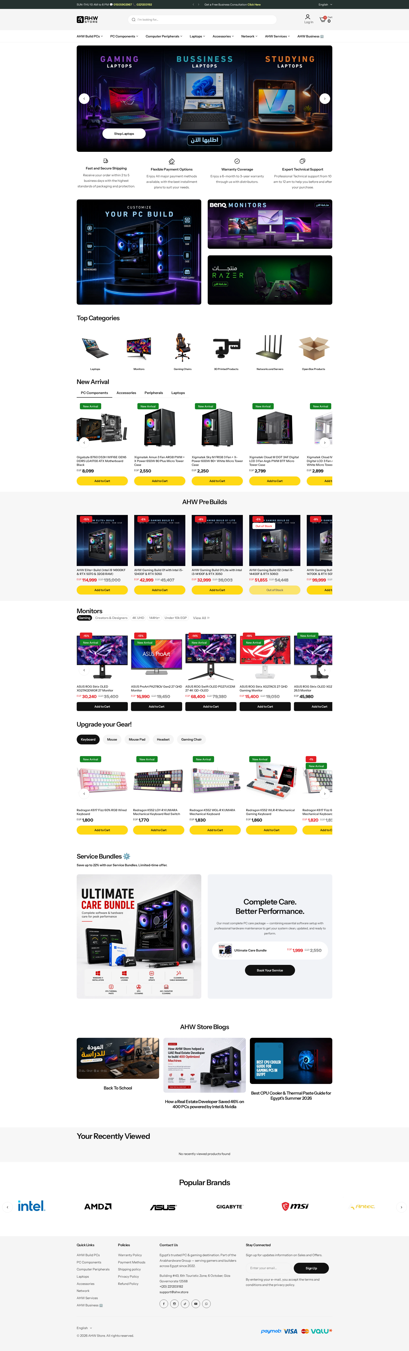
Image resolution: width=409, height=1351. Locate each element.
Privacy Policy (128, 1276)
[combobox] (202, 19)
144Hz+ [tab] (154, 618)
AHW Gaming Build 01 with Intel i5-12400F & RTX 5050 (158, 572)
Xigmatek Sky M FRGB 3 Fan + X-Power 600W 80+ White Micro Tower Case (217, 461)
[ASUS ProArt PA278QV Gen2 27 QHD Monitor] (156, 657)
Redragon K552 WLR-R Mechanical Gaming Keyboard (270, 812)
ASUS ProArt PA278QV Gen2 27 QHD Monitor (156, 688)
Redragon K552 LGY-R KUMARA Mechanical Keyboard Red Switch (156, 812)
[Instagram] (174, 1304)
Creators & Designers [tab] (111, 618)
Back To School (118, 1088)
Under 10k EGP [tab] (176, 618)
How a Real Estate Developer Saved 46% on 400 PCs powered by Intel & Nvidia (204, 1104)
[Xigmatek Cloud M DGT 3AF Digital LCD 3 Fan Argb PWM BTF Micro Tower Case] (274, 427)
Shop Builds (122, 134)
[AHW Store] (87, 20)
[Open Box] (313, 347)
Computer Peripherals (93, 1269)
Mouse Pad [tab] (137, 739)
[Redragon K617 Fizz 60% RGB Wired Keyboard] (102, 780)
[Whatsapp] (206, 1304)
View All (199, 618)
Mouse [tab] (112, 739)
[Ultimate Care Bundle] (225, 950)
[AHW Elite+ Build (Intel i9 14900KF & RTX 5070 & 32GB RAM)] (102, 540)
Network (83, 1291)
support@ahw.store (174, 1292)
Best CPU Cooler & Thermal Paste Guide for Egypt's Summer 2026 (291, 1096)
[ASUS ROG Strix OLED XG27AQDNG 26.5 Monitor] (319, 657)
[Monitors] (139, 347)
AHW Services (87, 1298)
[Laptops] (95, 347)
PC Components (89, 1262)
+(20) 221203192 (171, 1286)
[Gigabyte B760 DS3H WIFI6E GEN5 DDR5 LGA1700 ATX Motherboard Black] (102, 427)
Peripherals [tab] (154, 393)
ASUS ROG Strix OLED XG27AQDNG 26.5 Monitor (319, 688)
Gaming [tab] (84, 618)
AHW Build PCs (88, 1255)
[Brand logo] (31, 1207)
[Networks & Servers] (270, 347)
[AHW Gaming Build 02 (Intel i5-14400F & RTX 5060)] (274, 540)
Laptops (83, 1276)
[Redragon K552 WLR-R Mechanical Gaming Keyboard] (271, 780)
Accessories (85, 1284)
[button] (193, 4)
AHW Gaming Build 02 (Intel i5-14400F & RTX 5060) (271, 572)
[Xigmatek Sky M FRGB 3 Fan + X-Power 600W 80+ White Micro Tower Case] (217, 427)
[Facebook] (164, 1304)
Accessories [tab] (126, 393)
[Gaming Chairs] (182, 347)
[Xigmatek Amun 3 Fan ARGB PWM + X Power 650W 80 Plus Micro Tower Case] (159, 427)
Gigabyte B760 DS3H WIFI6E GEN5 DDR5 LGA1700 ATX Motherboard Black (101, 461)
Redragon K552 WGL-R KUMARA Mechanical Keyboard (212, 812)
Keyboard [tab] (88, 739)
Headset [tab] (163, 739)
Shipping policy (129, 1269)
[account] (308, 16)
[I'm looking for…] (133, 19)
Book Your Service (270, 970)
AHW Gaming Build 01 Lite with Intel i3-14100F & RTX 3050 (217, 572)
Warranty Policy (130, 1255)
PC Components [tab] (94, 393)
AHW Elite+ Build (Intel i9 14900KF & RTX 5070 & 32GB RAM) (101, 572)
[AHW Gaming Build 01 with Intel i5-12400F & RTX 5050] (159, 540)
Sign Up (311, 1268)
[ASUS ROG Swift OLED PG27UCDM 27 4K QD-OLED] (210, 657)
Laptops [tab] (178, 393)
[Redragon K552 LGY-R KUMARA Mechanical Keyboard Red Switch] (158, 780)
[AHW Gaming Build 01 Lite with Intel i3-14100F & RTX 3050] (217, 540)
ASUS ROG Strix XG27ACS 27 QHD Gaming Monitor (264, 688)
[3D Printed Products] (226, 347)
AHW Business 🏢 (90, 1305)
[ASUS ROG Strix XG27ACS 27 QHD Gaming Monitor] (265, 657)
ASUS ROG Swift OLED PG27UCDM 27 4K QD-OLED (210, 688)
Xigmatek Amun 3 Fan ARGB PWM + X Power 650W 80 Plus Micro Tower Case (159, 461)
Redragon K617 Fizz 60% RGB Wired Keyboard (102, 812)
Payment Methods (131, 1262)
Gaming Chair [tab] (191, 739)
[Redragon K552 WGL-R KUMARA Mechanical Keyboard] (215, 780)
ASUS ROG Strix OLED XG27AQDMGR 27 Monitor (95, 688)
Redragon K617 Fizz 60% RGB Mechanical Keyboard (322, 812)
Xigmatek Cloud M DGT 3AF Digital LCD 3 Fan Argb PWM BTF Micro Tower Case (274, 461)
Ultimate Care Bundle (250, 950)
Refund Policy (128, 1284)
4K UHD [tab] (138, 618)
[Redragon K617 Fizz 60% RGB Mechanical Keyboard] (328, 780)
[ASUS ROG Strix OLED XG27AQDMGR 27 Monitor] (102, 657)
